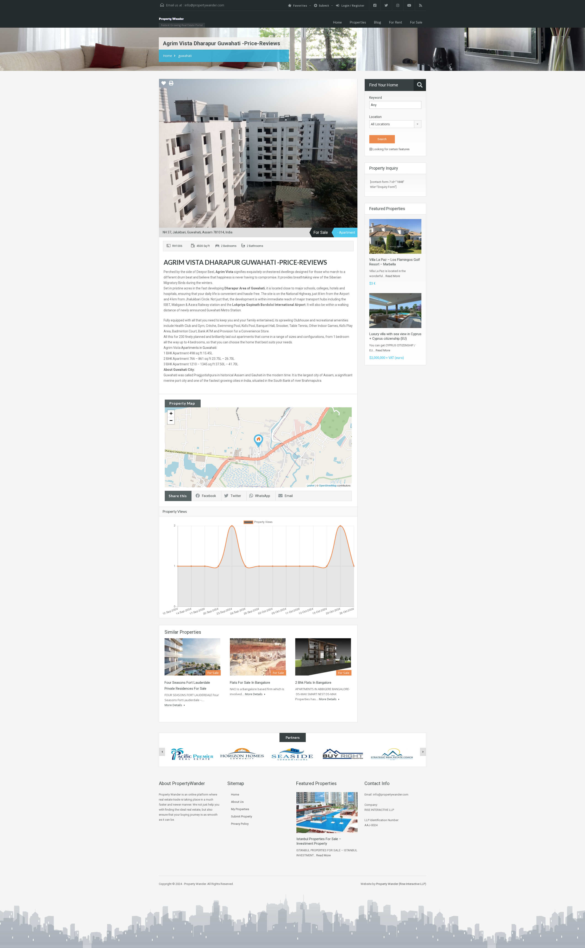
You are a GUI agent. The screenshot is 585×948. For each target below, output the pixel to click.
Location (375, 117)
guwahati (185, 55)
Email (289, 496)
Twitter (236, 496)
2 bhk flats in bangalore (313, 683)
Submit (324, 6)
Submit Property (241, 816)
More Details (174, 705)
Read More (393, 276)
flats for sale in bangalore (250, 683)
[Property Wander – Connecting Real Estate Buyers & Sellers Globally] (178, 21)
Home (337, 22)
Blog (377, 22)
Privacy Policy (240, 823)
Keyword (375, 97)
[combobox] (395, 124)
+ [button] (171, 413)
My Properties (240, 809)
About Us (237, 802)
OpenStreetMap (328, 485)
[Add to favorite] (163, 85)
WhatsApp (262, 496)
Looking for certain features (391, 149)
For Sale (416, 22)
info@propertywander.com (204, 5)
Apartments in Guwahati (198, 348)
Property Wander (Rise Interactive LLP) (401, 884)
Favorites (300, 6)
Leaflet (310, 485)
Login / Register (352, 6)
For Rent (395, 22)
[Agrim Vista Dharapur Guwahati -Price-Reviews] (258, 440)
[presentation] (162, 752)
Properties (358, 22)
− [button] (171, 420)
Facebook (209, 496)
